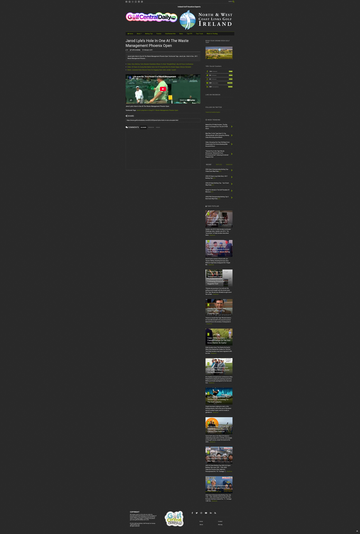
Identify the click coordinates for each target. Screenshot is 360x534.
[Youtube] (136, 1)
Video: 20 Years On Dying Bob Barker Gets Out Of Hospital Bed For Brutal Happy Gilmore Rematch (159, 67)
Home (131, 33)
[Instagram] (133, 1)
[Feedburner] (142, 1)
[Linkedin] (139, 1)
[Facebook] (126, 1)
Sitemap (220, 524)
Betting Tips (149, 33)
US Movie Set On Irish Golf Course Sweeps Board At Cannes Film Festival (218, 429)
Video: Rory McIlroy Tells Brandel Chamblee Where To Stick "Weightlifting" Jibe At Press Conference (160, 64)
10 (209, 482)
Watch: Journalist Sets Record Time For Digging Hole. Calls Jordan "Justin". (151, 70)
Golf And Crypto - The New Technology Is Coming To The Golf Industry (218, 399)
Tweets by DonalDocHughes (213, 112)
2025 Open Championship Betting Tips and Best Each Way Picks (218, 488)
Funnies (158, 33)
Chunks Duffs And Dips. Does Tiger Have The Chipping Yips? (216, 310)
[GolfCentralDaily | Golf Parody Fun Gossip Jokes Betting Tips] (152, 21)
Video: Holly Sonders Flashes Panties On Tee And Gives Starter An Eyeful (218, 340)
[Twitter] (129, 1)
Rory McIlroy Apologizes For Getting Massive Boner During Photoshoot (218, 370)
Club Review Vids (170, 33)
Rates (181, 33)
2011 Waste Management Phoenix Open (165, 110)
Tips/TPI (189, 33)
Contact (220, 521)
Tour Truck (199, 33)
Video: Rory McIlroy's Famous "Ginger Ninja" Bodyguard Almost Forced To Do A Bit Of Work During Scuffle (218, 249)
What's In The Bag (212, 33)
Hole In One (147, 110)
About (138, 33)
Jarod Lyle (140, 110)
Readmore (212, 235)
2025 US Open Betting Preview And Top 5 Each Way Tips (217, 458)
